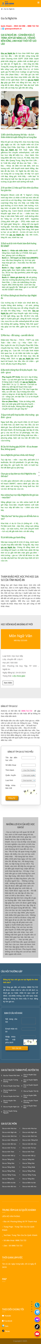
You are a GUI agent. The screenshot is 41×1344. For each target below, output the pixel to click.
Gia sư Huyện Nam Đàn (30, 1106)
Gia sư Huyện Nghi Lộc (11, 1107)
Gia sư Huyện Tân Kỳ (31, 1091)
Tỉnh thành (9, 770)
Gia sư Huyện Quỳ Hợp (11, 1086)
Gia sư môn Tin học (9, 1148)
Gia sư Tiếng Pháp (8, 1171)
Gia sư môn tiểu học (9, 1144)
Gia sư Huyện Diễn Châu (30, 1096)
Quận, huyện (10, 775)
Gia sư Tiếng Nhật (8, 1167)
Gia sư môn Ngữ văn (9, 1132)
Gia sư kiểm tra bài (8, 1182)
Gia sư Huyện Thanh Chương (31, 1101)
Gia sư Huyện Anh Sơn (11, 1096)
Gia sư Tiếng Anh (8, 1159)
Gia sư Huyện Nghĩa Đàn (31, 1080)
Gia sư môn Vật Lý (8, 1155)
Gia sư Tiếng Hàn (8, 1163)
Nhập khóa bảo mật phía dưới (10, 1040)
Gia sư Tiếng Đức (8, 1179)
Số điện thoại (10, 765)
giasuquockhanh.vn (13, 29)
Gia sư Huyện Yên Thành (9, 1101)
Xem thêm (8, 683)
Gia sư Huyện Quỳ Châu (30, 1075)
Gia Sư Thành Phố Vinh (11, 1075)
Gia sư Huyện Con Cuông (9, 1091)
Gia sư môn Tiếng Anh (10, 1140)
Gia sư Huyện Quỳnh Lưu (31, 1086)
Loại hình (9, 780)
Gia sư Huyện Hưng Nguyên (10, 1112)
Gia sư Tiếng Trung (9, 1175)
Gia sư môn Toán (8, 1152)
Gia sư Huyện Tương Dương (10, 1080)
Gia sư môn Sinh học (9, 1136)
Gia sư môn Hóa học (9, 1128)
